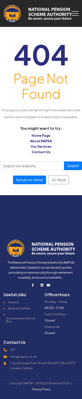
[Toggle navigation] (75, 13)
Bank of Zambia (19, 308)
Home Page (41, 135)
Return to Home (29, 179)
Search (73, 165)
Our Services (41, 146)
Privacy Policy (41, 389)
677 (12, 350)
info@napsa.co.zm (23, 356)
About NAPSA (41, 140)
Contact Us (41, 151)
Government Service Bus (20, 320)
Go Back (58, 179)
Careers (13, 302)
